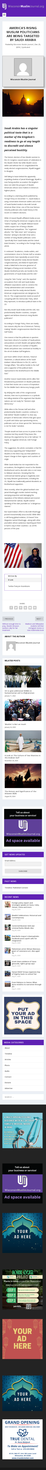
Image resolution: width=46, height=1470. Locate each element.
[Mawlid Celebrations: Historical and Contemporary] (8, 917)
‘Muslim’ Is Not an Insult (15, 724)
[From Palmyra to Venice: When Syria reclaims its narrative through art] (8, 984)
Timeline (8, 1054)
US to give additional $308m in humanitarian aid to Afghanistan (19, 692)
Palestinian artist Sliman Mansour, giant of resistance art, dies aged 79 (26, 951)
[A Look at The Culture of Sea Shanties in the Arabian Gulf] (23, 741)
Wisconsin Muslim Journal (23, 44)
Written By (12, 576)
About (7, 1048)
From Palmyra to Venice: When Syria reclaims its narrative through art (26, 984)
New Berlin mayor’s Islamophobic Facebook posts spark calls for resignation (25, 938)
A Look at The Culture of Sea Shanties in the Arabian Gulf (23, 756)
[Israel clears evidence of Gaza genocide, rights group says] (8, 963)
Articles (8, 1059)
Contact (8, 1077)
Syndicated (26, 47)
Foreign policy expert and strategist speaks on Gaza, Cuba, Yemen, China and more (25, 905)
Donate (8, 1082)
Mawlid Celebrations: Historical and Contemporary (26, 916)
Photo (7, 1065)
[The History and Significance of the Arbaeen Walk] (23, 776)
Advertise (8, 1088)
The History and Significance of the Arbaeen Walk (20, 792)
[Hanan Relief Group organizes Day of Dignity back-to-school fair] (8, 973)
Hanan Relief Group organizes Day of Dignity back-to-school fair (26, 973)
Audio (7, 1071)
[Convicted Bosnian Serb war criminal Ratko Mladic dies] (8, 927)
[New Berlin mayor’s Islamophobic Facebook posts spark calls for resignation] (8, 938)
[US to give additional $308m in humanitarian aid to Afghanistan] (23, 676)
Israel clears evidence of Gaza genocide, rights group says (24, 962)
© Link (10, 580)
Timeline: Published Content (16, 888)
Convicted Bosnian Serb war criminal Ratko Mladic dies (23, 927)
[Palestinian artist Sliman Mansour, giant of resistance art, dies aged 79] (8, 950)
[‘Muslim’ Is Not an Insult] (23, 710)
